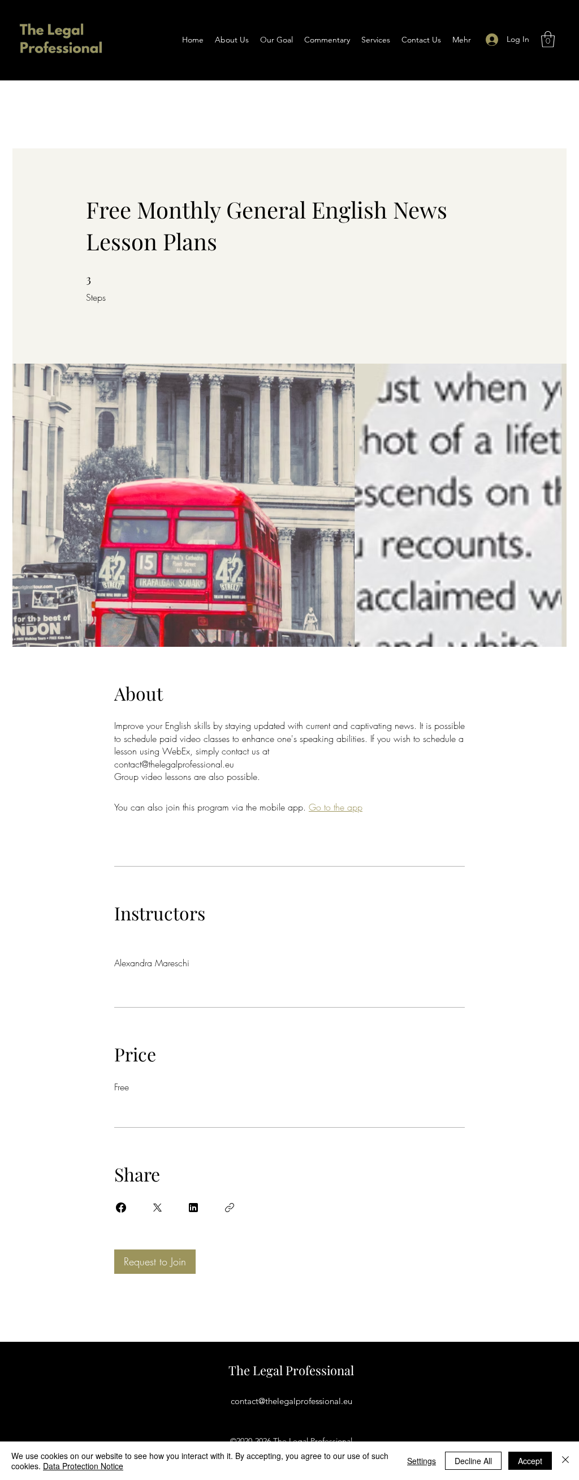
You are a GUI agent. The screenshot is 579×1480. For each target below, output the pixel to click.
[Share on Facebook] (121, 1207)
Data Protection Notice (83, 1466)
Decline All (473, 1460)
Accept (530, 1460)
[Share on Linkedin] (193, 1207)
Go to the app (335, 807)
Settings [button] (421, 1460)
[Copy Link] (229, 1207)
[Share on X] (157, 1207)
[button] (548, 39)
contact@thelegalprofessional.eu (291, 1401)
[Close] (565, 1461)
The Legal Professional (291, 1370)
